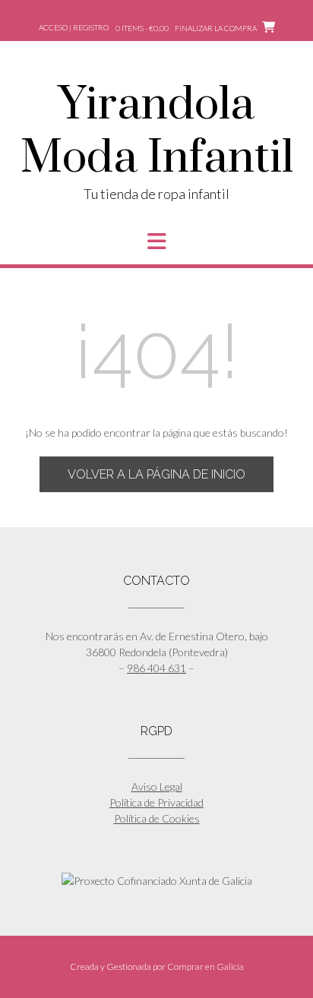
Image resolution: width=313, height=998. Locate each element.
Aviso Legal (156, 786)
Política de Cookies (157, 818)
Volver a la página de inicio (156, 474)
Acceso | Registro (74, 27)
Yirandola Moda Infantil (157, 132)
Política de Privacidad (156, 802)
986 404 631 (156, 668)
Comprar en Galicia (205, 966)
